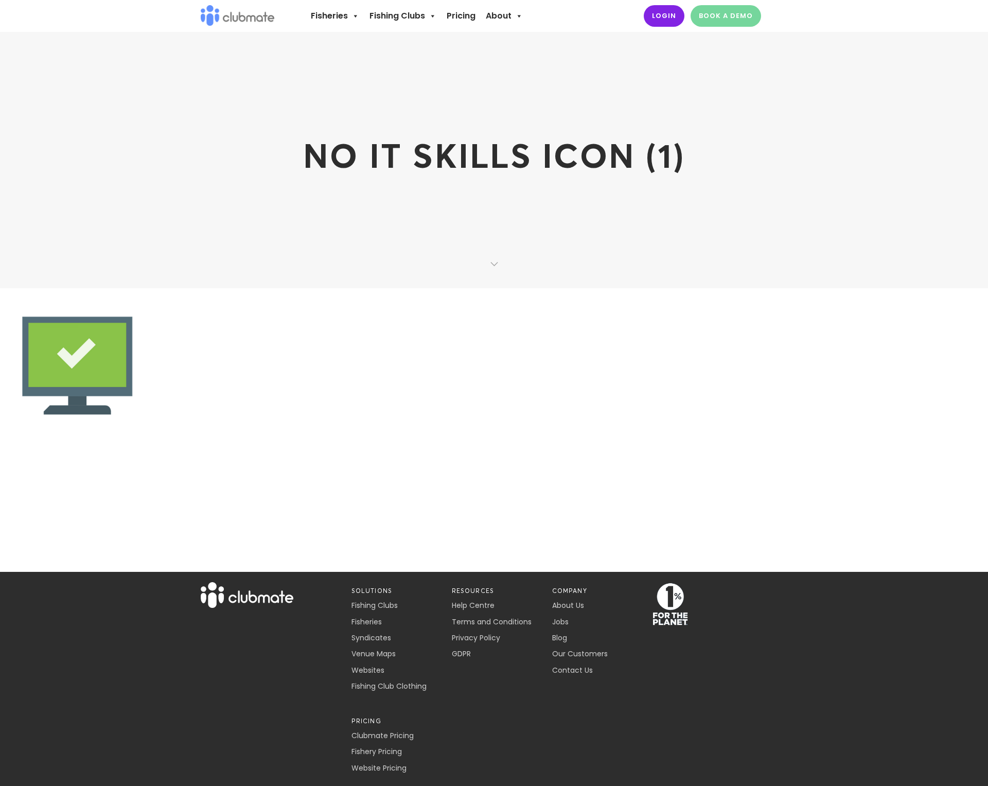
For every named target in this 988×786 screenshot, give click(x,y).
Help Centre (473, 605)
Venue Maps (373, 654)
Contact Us (572, 670)
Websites (367, 670)
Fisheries (329, 16)
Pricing (461, 16)
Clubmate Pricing (382, 735)
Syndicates (371, 638)
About (498, 16)
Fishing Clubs (397, 16)
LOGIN (664, 16)
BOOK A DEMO (726, 16)
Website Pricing (379, 768)
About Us (568, 605)
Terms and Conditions (492, 622)
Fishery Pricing (376, 751)
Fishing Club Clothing (389, 686)
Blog (559, 638)
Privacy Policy (476, 638)
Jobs (560, 622)
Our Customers (580, 654)
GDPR (461, 654)
